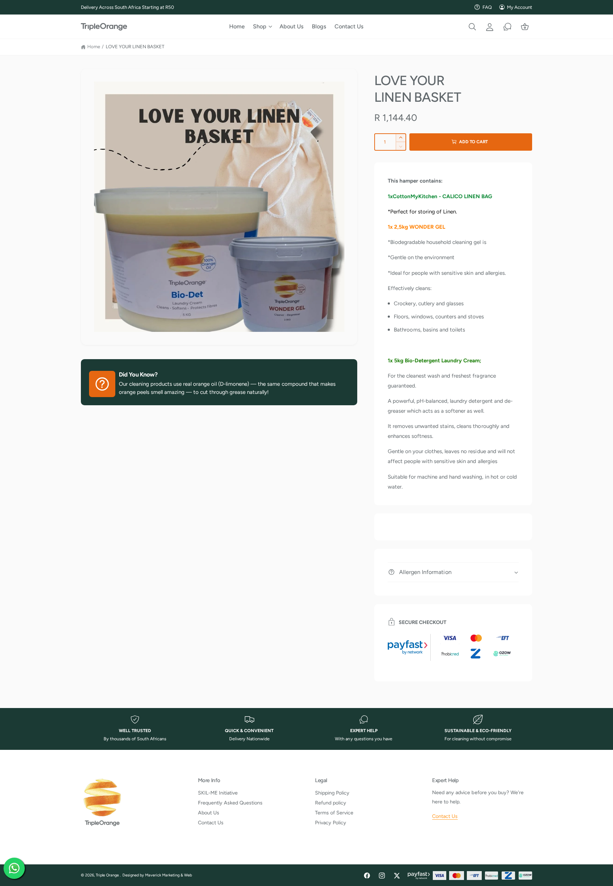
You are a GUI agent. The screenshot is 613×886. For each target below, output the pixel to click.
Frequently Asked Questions (230, 802)
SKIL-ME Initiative (218, 793)
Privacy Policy (330, 822)
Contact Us (210, 822)
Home (93, 46)
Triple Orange (108, 875)
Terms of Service (334, 812)
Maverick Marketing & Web (168, 875)
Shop (259, 26)
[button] (262, 26)
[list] (306, 729)
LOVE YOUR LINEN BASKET (135, 46)
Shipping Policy (332, 793)
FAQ (487, 7)
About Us (208, 812)
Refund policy (330, 802)
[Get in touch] (507, 26)
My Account (519, 7)
